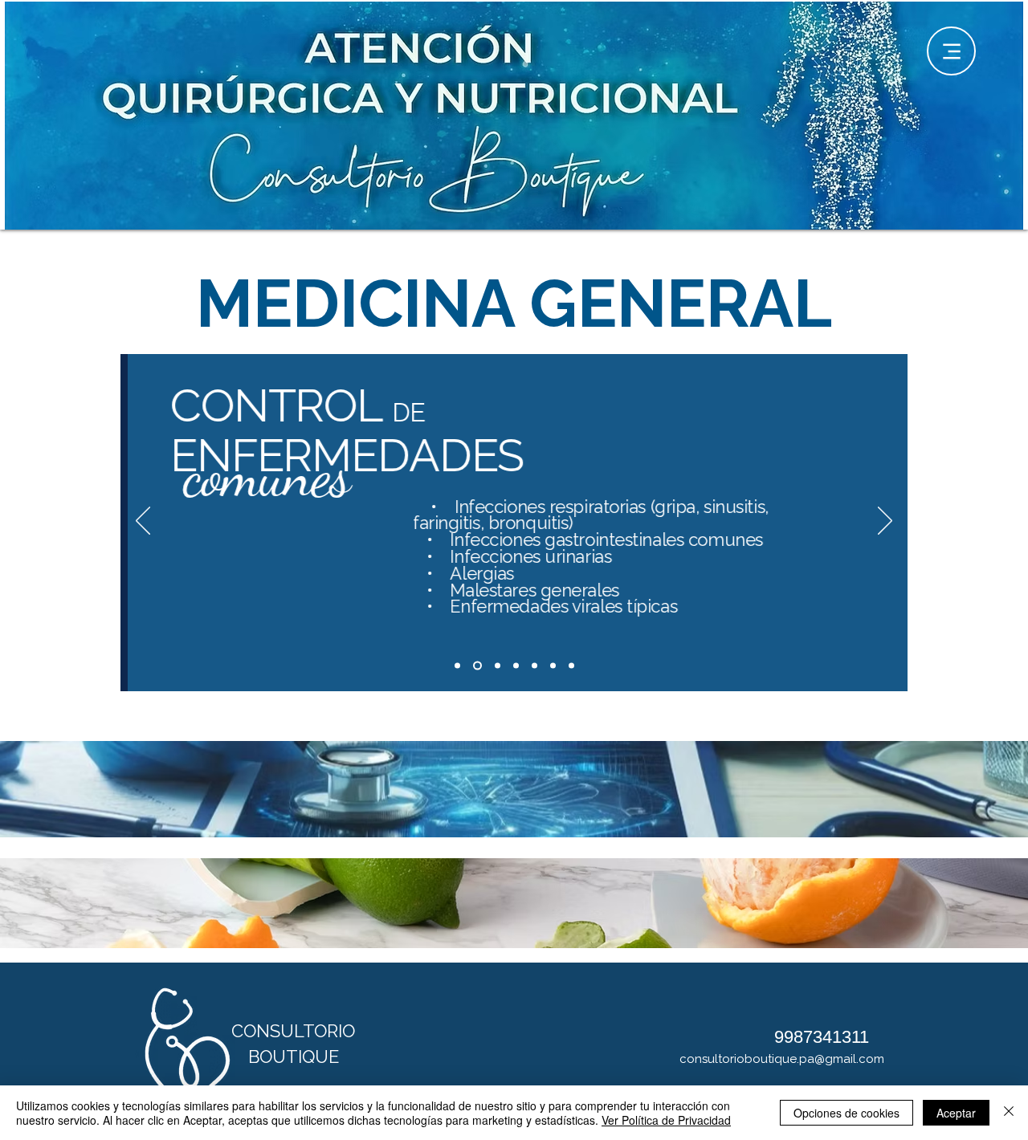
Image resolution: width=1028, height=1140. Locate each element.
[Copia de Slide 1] (477, 665)
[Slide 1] (457, 665)
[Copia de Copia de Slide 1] (497, 665)
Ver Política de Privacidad (666, 1120)
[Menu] (951, 50)
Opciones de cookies (846, 1113)
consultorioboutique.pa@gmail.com (781, 1059)
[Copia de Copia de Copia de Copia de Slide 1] (571, 665)
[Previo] (143, 522)
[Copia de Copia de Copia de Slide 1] (516, 665)
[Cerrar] (1008, 1112)
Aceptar (956, 1113)
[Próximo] (885, 522)
